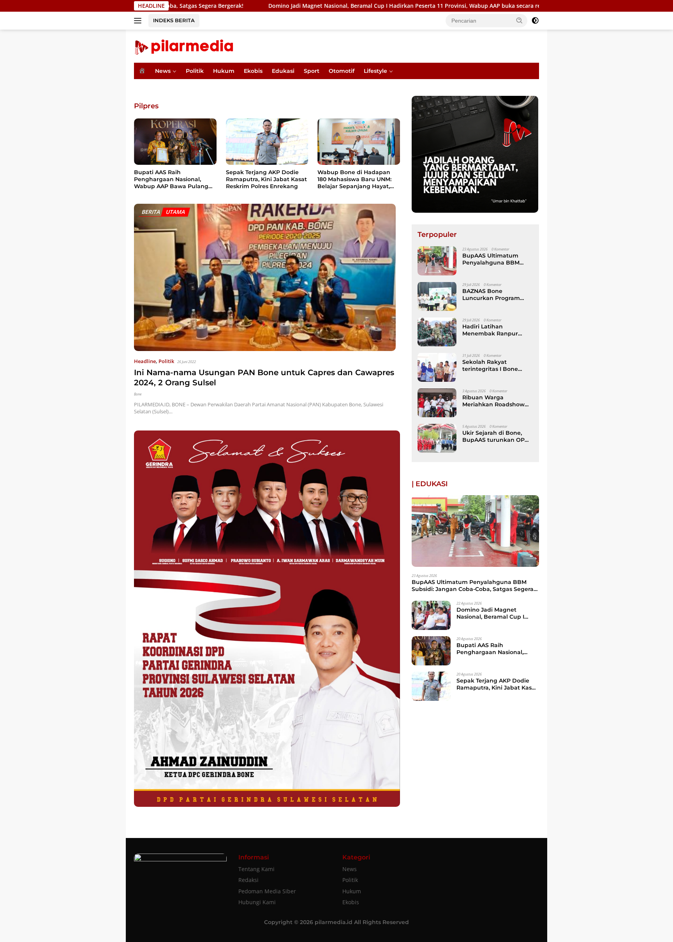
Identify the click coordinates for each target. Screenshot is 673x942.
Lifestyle (375, 70)
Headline (145, 361)
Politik (195, 70)
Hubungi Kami (257, 902)
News (163, 70)
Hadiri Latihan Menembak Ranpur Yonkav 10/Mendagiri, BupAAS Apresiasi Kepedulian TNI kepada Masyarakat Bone (495, 330)
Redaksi (248, 880)
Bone (137, 394)
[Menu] (139, 20)
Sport (311, 70)
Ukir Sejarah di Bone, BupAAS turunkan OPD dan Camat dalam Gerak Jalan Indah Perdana (497, 436)
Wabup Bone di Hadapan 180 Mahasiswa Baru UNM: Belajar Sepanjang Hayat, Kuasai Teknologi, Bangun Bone (354, 179)
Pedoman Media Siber (267, 891)
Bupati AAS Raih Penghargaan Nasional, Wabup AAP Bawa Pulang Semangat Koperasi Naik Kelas (171, 179)
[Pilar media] (183, 45)
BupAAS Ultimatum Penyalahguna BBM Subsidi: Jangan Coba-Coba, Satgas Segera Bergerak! (494, 259)
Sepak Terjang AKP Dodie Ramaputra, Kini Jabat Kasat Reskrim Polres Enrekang (266, 179)
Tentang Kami (256, 869)
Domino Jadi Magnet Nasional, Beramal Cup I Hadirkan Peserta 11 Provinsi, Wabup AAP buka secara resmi (343, 5)
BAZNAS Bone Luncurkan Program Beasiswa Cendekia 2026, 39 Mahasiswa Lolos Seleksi (491, 294)
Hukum (223, 70)
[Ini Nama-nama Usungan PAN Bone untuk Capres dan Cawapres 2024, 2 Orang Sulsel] (265, 277)
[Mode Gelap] (535, 20)
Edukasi (283, 70)
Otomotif (341, 70)
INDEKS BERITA (174, 20)
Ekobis (253, 70)
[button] (519, 20)
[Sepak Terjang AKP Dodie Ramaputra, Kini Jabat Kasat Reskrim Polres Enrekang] (267, 141)
